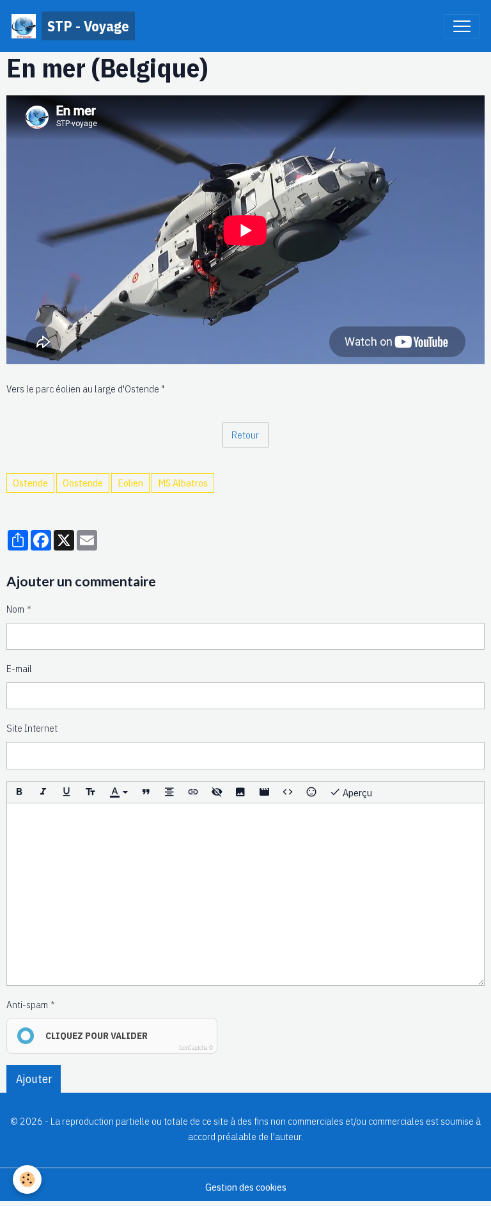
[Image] (240, 792)
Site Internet (32, 727)
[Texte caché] (217, 792)
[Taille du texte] (90, 792)
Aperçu (356, 792)
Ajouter (34, 1079)
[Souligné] (66, 792)
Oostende (83, 482)
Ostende (30, 482)
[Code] (288, 792)
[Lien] (193, 792)
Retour (245, 434)
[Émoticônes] (311, 792)
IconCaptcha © (196, 1047)
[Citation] (146, 792)
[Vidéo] (264, 792)
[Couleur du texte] (118, 792)
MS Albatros (183, 482)
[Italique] (43, 792)
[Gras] (19, 792)
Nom (15, 608)
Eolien (130, 482)
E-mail (19, 668)
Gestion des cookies (245, 1186)
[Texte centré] (169, 792)
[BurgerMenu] (461, 26)
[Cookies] (27, 1179)
